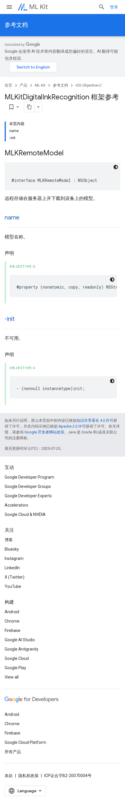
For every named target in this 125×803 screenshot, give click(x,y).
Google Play (15, 667)
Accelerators (16, 505)
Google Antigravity (21, 649)
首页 (8, 85)
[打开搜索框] (101, 6)
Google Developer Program (29, 477)
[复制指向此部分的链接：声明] (20, 253)
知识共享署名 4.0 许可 (94, 420)
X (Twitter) (14, 577)
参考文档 (16, 25)
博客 (9, 539)
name (12, 217)
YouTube (13, 586)
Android (12, 611)
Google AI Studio (20, 639)
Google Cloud (17, 658)
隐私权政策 (28, 775)
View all (12, 677)
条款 (9, 775)
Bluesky (12, 549)
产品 (23, 85)
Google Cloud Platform (25, 742)
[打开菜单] (9, 7)
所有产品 (13, 751)
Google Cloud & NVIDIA (25, 514)
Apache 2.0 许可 (72, 426)
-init (10, 319)
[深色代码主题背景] (115, 167)
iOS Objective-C (88, 85)
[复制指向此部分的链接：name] (25, 218)
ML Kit (38, 7)
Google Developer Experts (28, 495)
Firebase (12, 630)
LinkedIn (12, 567)
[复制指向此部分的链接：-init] (20, 319)
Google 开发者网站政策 (44, 432)
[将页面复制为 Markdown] (29, 107)
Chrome (12, 621)
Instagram (14, 558)
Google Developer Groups (28, 486)
